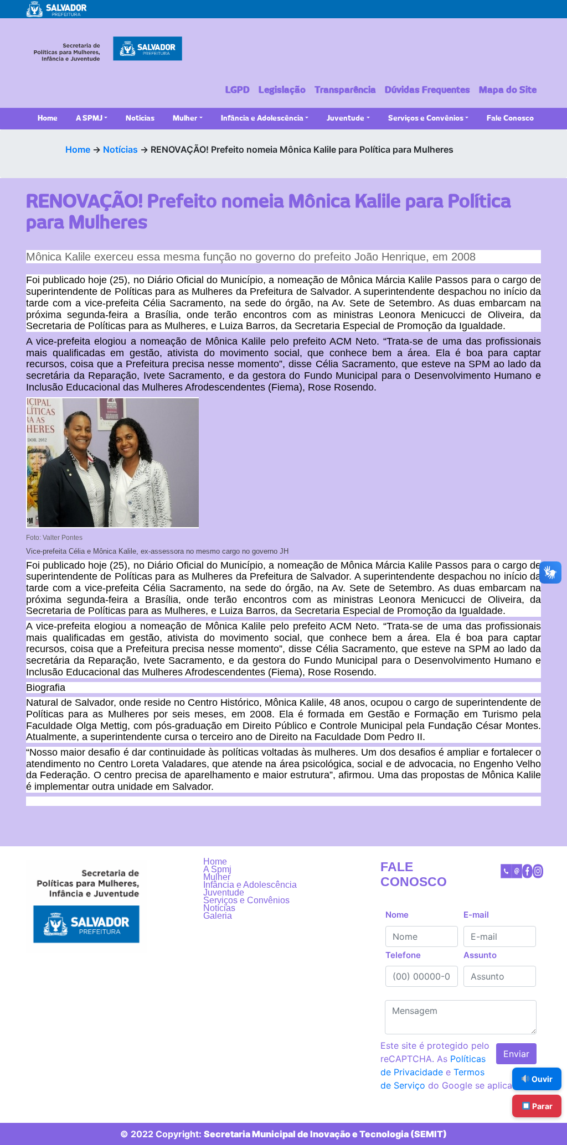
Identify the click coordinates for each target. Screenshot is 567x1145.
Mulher (185, 118)
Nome (397, 914)
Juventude (345, 118)
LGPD (237, 90)
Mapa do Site (508, 90)
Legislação (282, 90)
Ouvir (541, 1079)
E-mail (476, 914)
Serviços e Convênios (425, 118)
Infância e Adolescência (262, 118)
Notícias (140, 118)
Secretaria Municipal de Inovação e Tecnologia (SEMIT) (325, 1133)
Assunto (480, 955)
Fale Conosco (510, 118)
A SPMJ (89, 118)
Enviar (516, 1053)
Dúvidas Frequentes (427, 90)
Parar (541, 1106)
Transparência (345, 90)
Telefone (403, 955)
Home (48, 118)
